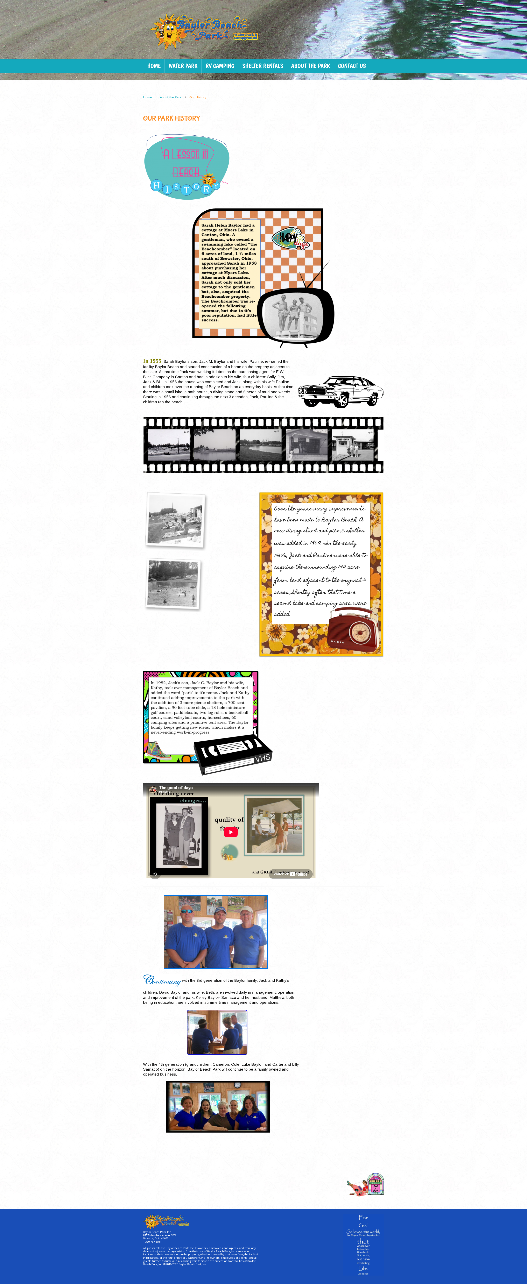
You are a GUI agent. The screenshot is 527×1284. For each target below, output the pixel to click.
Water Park (183, 65)
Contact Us (352, 65)
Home (154, 65)
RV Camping (219, 65)
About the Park (310, 65)
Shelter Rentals (262, 65)
